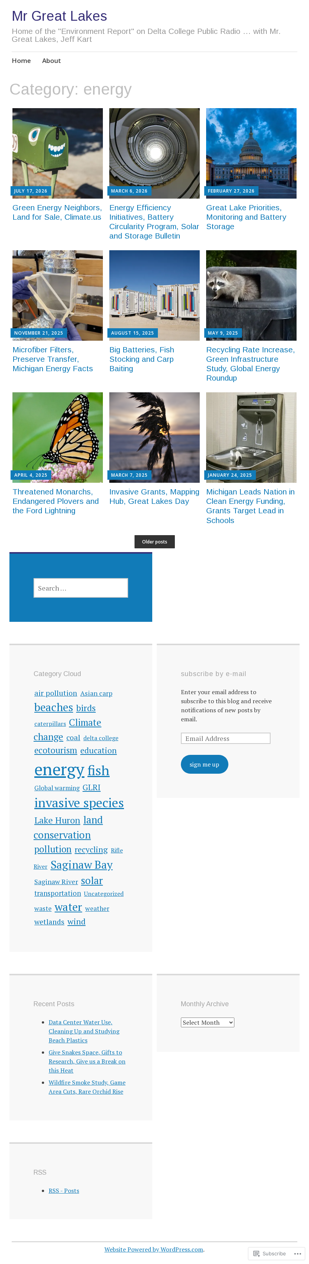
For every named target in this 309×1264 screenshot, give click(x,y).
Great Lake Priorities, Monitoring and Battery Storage (246, 217)
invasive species (79, 802)
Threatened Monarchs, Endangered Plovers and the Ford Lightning (55, 501)
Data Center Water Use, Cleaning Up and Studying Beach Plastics (84, 1031)
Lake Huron (57, 820)
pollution (53, 849)
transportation (57, 893)
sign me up (204, 764)
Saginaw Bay (81, 864)
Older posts (154, 542)
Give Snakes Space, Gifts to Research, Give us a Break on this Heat (87, 1061)
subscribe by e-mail (213, 674)
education (98, 750)
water (68, 906)
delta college (100, 738)
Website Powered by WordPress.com (153, 1249)
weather (97, 908)
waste (43, 908)
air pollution (55, 693)
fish (98, 770)
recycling (91, 849)
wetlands (49, 922)
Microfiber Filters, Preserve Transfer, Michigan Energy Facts (52, 359)
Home (21, 60)
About (51, 60)
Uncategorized (104, 893)
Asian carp (96, 693)
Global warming (57, 787)
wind (76, 921)
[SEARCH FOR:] (81, 588)
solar (92, 880)
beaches (53, 706)
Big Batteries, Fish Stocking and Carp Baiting (141, 359)
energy (59, 769)
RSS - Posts (64, 1190)
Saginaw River (56, 881)
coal (73, 737)
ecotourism (55, 750)
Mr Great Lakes (59, 16)
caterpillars (50, 723)
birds (86, 708)
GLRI (92, 787)
